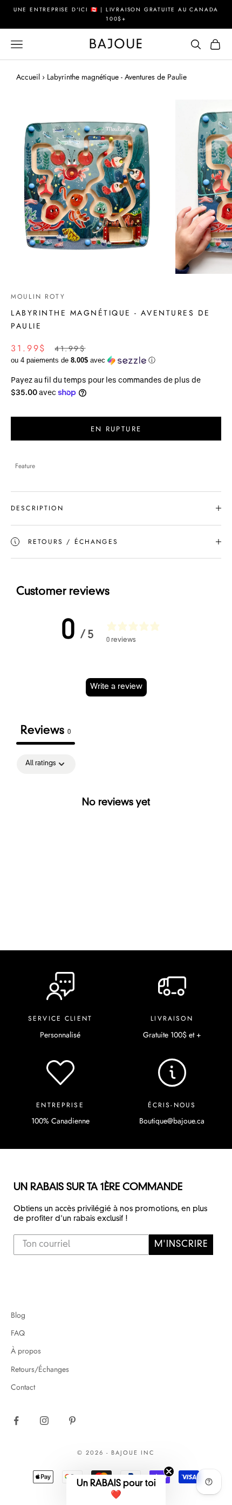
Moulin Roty (38, 296)
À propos (26, 1350)
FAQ (18, 1332)
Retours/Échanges (40, 1369)
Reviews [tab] (46, 731)
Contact (23, 1387)
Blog (18, 1315)
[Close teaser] (168, 1471)
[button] (116, 360)
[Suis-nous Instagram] (44, 1420)
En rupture (116, 429)
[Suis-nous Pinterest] (72, 1420)
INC (148, 1452)
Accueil (28, 76)
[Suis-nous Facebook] (16, 1420)
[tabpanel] (116, 838)
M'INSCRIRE (181, 1244)
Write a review (116, 687)
